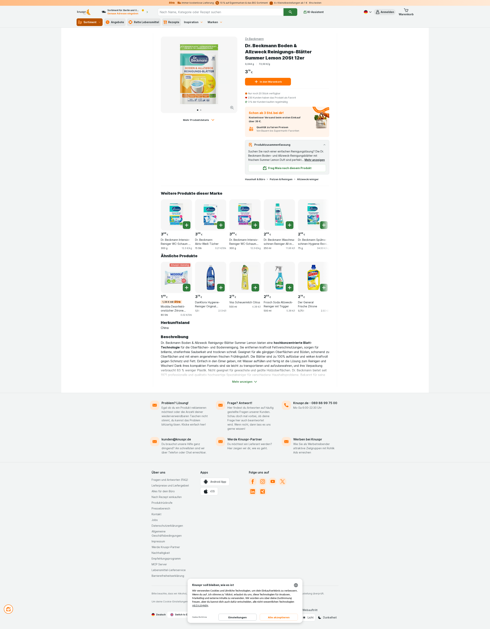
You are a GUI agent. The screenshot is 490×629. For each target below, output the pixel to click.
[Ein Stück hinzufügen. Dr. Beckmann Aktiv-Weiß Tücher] (221, 225)
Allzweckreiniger (308, 179)
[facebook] (252, 481)
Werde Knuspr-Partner (244, 439)
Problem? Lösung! (175, 403)
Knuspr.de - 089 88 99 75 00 (315, 403)
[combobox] (220, 12)
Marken (213, 22)
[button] (385, 12)
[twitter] (282, 481)
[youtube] (272, 481)
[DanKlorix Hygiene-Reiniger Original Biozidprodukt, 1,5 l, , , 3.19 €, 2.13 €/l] (210, 277)
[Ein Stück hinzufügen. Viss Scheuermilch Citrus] (255, 287)
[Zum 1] (197, 110)
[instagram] (262, 481)
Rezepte (173, 22)
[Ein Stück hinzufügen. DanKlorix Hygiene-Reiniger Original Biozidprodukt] (221, 287)
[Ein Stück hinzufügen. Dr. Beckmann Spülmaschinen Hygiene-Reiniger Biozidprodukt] (324, 225)
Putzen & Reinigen (281, 179)
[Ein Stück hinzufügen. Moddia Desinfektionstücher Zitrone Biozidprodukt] (186, 287)
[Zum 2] (200, 110)
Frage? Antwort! (239, 403)
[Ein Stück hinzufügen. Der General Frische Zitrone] (324, 287)
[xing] (262, 491)
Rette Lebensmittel (146, 22)
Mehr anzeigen (315, 159)
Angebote (117, 22)
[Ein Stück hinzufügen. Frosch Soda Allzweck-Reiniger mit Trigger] (289, 287)
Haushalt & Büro (255, 179)
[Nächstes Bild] (230, 75)
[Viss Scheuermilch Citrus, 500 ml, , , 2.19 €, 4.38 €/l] (245, 277)
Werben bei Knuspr (307, 439)
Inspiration (191, 22)
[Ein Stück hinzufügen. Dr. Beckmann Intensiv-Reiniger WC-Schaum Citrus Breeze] (186, 225)
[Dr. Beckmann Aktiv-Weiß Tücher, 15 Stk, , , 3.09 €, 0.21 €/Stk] (210, 214)
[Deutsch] (367, 12)
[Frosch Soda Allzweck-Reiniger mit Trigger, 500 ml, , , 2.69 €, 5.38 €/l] (279, 277)
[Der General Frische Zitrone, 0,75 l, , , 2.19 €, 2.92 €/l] (313, 277)
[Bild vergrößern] (232, 108)
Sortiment (89, 22)
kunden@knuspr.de (176, 439)
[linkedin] (252, 491)
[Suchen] (290, 12)
